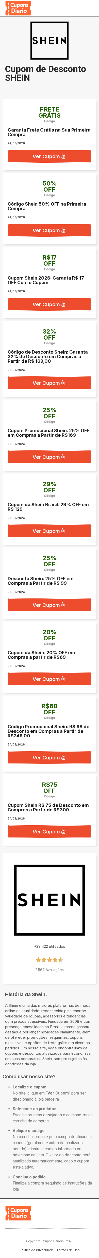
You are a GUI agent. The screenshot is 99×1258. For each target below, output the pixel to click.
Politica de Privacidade (37, 1250)
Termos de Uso (68, 1250)
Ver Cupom (46, 156)
